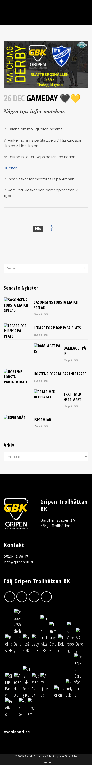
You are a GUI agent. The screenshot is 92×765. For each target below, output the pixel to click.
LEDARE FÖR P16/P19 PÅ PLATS (57, 328)
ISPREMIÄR (42, 420)
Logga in (46, 762)
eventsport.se (17, 732)
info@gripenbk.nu (19, 562)
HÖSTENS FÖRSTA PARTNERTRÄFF (60, 374)
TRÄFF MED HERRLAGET (72, 396)
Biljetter (10, 168)
